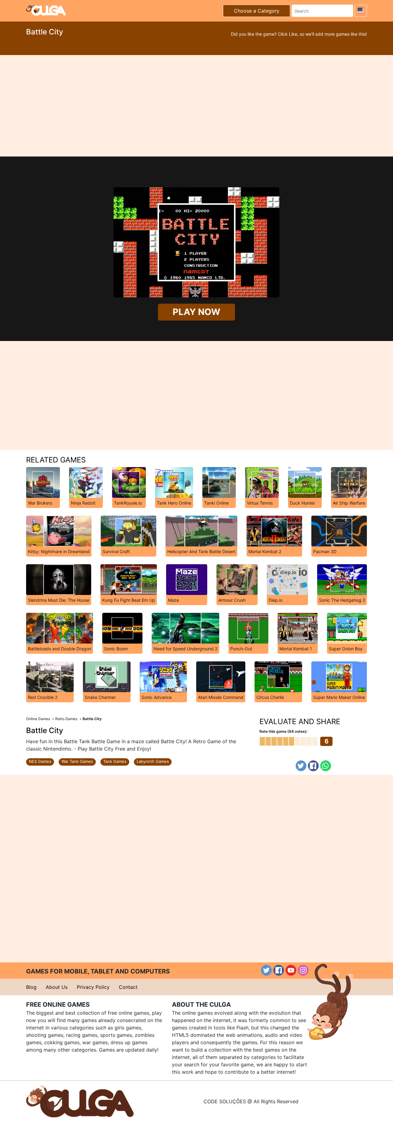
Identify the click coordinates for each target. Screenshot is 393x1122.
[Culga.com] (46, 9)
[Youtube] (291, 970)
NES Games (40, 761)
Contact (128, 987)
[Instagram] (303, 970)
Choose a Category (256, 11)
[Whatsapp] (325, 765)
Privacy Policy (93, 987)
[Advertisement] (196, 106)
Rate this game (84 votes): (283, 731)
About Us (57, 987)
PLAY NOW (196, 311)
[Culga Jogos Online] (80, 1101)
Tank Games (114, 761)
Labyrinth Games (153, 761)
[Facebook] (313, 765)
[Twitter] (301, 765)
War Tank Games (77, 761)
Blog (31, 987)
